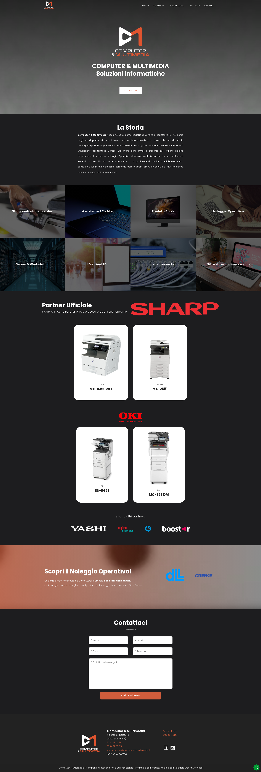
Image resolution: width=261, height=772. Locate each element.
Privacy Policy (170, 731)
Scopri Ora (131, 90)
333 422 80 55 (114, 746)
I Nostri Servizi (177, 5)
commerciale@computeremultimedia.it (128, 750)
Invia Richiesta (130, 695)
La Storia (158, 5)
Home (145, 5)
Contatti (209, 5)
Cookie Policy (170, 734)
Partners (195, 5)
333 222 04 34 (114, 742)
